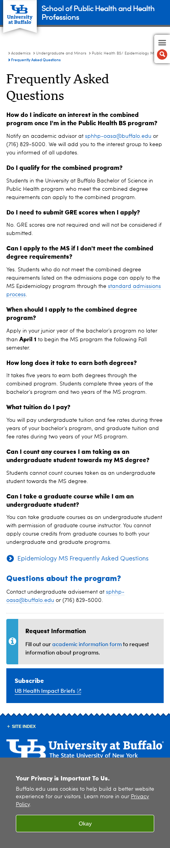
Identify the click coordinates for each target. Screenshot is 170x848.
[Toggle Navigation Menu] (162, 49)
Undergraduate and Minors (61, 53)
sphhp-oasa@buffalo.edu (118, 136)
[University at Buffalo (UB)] (20, 12)
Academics (20, 53)
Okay (85, 823)
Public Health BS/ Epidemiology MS (124, 53)
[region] (85, 803)
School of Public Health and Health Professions (98, 12)
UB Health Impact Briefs (45, 690)
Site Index (24, 726)
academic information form (87, 644)
